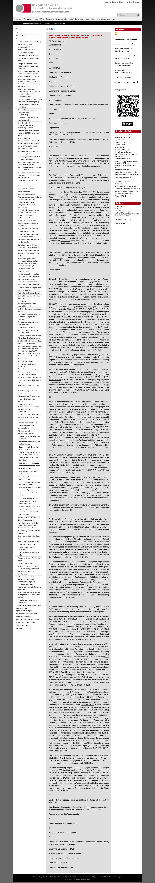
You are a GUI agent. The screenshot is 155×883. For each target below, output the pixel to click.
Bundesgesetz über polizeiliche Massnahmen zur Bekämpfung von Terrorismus (29, 175)
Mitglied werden (125, 2)
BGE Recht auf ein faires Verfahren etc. (28, 473)
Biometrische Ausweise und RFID (28, 614)
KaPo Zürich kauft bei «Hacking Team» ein (29, 297)
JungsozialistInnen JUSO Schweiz (127, 174)
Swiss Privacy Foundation (124, 193)
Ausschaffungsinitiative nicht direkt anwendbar (28, 513)
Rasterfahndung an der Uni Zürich (27, 392)
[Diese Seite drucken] (47, 29)
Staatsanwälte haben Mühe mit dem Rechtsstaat (29, 443)
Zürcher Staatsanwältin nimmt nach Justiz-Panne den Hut (29, 453)
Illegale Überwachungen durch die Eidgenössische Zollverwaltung (28, 112)
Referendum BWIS (121, 184)
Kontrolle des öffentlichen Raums (28, 619)
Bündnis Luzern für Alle (123, 152)
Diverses (19, 628)
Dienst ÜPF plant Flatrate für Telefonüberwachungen (28, 147)
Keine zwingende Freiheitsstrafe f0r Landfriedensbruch (29, 158)
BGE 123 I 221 (99, 748)
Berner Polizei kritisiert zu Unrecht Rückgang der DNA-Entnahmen (28, 223)
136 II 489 (53, 392)
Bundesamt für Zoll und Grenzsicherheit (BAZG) (26, 48)
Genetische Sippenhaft (26, 189)
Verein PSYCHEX (121, 196)
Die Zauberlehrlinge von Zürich (29, 293)
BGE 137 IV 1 (96, 390)
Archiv (17, 23)
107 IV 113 (84, 685)
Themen (27, 19)
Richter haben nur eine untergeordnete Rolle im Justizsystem (26, 204)
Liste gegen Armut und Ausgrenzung (123, 178)
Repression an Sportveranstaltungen (24, 609)
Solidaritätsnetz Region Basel (125, 186)
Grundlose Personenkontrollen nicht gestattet (28, 387)
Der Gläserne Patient (23, 616)
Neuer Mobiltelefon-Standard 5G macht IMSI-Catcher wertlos (29, 169)
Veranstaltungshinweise (31, 23)
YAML (52, 877)
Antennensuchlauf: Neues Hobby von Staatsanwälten (29, 43)
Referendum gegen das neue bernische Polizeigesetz (28, 163)
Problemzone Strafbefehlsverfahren (25, 360)
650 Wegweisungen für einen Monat (28, 59)
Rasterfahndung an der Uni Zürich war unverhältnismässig (28, 246)
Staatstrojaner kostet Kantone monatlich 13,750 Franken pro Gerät (28, 133)
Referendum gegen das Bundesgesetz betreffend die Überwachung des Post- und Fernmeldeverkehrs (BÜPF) (28, 262)
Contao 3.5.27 (72, 877)
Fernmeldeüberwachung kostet (29, 228)
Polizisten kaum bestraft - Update (29, 414)
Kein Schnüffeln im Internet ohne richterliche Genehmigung (29, 342)
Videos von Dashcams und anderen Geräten (27, 182)
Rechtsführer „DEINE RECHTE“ (29, 517)
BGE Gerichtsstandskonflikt (28, 498)
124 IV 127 (67, 659)
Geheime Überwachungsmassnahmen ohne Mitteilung (28, 322)
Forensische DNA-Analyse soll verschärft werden (28, 119)
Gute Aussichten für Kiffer (27, 186)
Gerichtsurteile (61, 19)
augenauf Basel (120, 140)
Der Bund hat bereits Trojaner (28, 250)
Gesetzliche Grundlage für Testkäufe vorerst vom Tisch (28, 280)
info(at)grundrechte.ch (123, 219)
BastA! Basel (119, 147)
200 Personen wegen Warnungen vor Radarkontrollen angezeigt (30, 100)
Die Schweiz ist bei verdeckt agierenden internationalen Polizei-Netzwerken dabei (28, 525)
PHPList (105, 877)
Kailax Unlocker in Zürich (26, 231)
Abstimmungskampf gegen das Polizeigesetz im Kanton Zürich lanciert (29, 594)
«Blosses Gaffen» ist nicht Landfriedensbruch (27, 502)
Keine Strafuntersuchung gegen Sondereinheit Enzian (29, 235)
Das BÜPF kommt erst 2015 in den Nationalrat (28, 331)
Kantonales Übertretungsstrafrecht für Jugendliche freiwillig (27, 303)
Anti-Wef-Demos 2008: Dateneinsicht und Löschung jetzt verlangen (29, 587)
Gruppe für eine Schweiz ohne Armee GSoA (125, 166)
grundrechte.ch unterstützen (54, 23)
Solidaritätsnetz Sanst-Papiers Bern (127, 189)
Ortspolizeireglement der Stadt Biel (28, 537)
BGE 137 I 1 (94, 385)
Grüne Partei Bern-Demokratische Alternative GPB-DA (127, 162)
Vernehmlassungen (103, 19)
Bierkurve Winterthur (122, 149)
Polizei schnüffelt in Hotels (27, 544)
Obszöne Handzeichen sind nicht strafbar (29, 448)
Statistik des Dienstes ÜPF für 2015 (28, 254)
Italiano (115, 2)
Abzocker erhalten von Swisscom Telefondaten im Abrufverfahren (29, 337)
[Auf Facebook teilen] (52, 29)
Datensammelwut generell (25, 622)
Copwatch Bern (23, 428)
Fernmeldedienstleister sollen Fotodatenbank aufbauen (28, 211)
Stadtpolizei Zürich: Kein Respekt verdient (29, 559)
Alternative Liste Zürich (123, 137)
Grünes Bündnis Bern (122, 159)
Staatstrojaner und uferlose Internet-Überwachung (27, 424)
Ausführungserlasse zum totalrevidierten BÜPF (26, 216)
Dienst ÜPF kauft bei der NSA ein (29, 377)
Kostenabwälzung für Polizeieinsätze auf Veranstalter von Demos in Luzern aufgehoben (29, 407)
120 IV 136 (81, 659)
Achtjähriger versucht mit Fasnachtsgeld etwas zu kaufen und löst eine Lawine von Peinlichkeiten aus (29, 92)
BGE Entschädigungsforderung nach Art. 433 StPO (30, 483)
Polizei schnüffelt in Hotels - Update (27, 400)
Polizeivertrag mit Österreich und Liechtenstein (29, 437)
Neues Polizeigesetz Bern (27, 520)
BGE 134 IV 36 (55, 380)
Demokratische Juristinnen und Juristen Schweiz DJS (126, 155)
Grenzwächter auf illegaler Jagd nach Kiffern (29, 106)
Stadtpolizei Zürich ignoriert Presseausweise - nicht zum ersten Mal (28, 66)
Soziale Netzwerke (23, 625)
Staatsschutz (20, 36)
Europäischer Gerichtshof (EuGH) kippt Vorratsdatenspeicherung (27, 366)
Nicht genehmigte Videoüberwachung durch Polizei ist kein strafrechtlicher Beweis (29, 140)
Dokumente (50, 19)
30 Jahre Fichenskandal (123, 77)
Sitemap (136, 2)
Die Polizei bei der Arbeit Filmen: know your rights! (29, 153)
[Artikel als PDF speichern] (50, 29)
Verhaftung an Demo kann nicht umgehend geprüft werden (29, 508)
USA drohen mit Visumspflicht (28, 541)
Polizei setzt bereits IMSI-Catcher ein (29, 381)
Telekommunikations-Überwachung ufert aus (26, 432)
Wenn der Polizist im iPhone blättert (28, 418)
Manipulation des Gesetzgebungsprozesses (27, 193)
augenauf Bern (120, 142)
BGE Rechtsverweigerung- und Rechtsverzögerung (30, 489)
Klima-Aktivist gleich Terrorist (28, 55)
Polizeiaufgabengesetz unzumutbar (26, 548)
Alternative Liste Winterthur (124, 135)
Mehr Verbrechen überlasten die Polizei (29, 459)
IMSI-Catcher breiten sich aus (28, 285)
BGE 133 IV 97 (83, 627)
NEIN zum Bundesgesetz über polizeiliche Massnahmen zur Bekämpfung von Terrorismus (28, 73)
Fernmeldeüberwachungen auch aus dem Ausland (29, 289)
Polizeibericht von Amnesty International (27, 601)
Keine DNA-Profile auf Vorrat (28, 327)
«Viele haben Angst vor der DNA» (28, 494)
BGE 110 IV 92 (55, 667)
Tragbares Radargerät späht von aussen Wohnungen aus (29, 315)
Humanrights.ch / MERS (123, 170)
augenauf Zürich (120, 145)
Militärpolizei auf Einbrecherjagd (29, 396)
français (108, 2)
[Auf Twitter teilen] (54, 29)
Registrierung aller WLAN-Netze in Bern (29, 532)
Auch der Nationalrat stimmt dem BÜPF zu (29, 310)
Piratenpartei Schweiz (122, 181)
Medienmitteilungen (76, 19)
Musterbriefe (89, 19)
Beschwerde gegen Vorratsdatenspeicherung (27, 373)
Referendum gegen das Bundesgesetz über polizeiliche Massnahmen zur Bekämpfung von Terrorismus (29, 82)
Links (113, 19)
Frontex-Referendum (25, 52)
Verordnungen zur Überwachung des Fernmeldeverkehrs (29, 198)
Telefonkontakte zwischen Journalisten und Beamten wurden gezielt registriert (27, 579)
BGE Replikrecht (25, 468)
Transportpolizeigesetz (26, 563)
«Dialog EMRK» (38, 19)
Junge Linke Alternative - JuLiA (126, 172)
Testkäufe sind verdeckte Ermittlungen (26, 573)
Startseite (19, 19)
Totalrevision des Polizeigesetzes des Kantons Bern (29, 241)
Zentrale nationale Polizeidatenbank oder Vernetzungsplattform (26, 125)
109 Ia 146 (58, 751)
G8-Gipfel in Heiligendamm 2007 (29, 605)
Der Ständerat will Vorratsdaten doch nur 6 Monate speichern (29, 275)
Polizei (18, 39)
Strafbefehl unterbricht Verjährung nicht (26, 270)
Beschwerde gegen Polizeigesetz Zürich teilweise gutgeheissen (29, 567)
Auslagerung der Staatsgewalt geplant (28, 554)
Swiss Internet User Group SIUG (126, 191)
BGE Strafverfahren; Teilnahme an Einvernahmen (30, 478)
